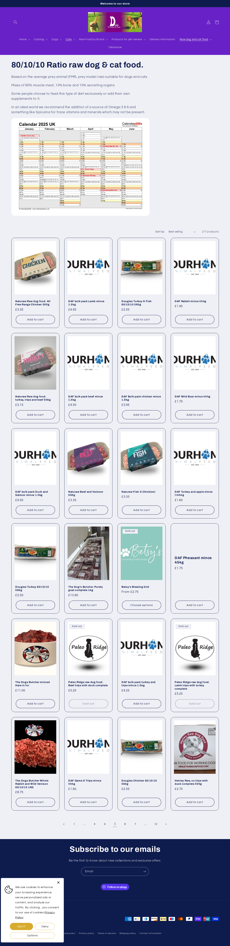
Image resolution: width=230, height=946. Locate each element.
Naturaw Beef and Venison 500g (85, 493)
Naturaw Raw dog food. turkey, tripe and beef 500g (33, 398)
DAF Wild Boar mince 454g (192, 396)
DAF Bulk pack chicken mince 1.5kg (141, 398)
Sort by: (160, 231)
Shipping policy (127, 933)
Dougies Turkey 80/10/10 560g (32, 588)
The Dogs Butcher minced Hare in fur (32, 684)
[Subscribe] (145, 871)
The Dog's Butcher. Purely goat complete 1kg (85, 588)
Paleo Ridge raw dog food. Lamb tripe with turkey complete (192, 685)
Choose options (141, 605)
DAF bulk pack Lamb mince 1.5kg (86, 303)
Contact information (151, 933)
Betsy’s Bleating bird (135, 586)
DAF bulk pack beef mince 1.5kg (85, 398)
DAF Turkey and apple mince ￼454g (194, 493)
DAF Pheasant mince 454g (193, 560)
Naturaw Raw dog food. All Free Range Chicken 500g (32, 303)
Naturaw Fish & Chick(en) (138, 491)
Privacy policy (86, 933)
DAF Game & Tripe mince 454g (84, 782)
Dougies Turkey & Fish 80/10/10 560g (136, 303)
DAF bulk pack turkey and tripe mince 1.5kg (138, 684)
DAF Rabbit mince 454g (190, 301)
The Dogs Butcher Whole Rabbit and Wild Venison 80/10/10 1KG (32, 784)
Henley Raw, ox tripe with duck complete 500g (191, 782)
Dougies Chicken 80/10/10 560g (139, 782)
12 (155, 824)
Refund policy (67, 933)
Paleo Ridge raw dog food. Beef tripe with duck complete (88, 684)
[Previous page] (64, 824)
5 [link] (115, 824)
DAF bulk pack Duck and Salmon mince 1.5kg (31, 493)
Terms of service (107, 933)
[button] (15, 22)
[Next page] (166, 824)
